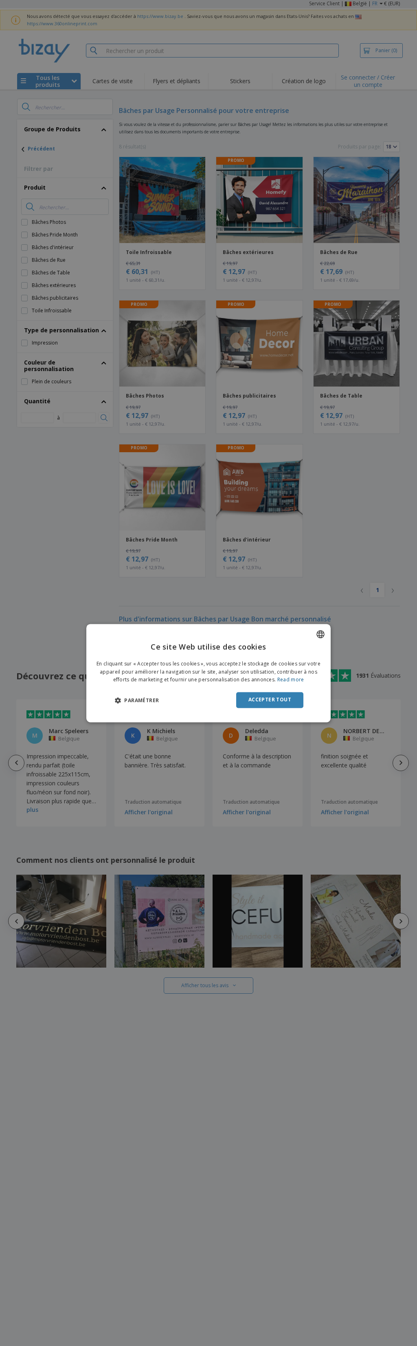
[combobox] (320, 634)
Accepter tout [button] (269, 699)
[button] (136, 700)
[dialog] (208, 673)
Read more (290, 679)
